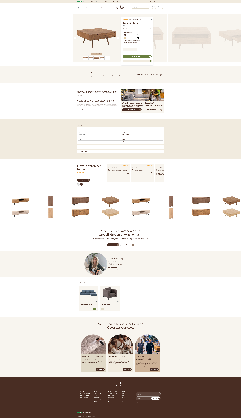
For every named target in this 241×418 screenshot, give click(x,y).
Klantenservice (145, 1)
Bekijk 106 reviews (81, 176)
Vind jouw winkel (136, 60)
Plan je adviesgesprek (158, 1)
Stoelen (123, 391)
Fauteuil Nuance (105, 304)
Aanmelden (155, 398)
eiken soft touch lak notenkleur (129, 49)
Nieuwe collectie (97, 399)
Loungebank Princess (86, 304)
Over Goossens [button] (83, 389)
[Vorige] (75, 38)
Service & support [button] (112, 389)
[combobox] (139, 7)
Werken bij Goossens (84, 395)
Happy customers (111, 395)
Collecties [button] (124, 389)
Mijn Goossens (111, 397)
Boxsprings (124, 403)
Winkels (96, 391)
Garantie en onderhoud (112, 391)
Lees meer (158, 179)
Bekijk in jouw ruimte (97, 53)
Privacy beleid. (154, 402)
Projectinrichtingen (84, 397)
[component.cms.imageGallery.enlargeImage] (118, 16)
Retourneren (110, 399)
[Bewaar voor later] (151, 19)
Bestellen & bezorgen (112, 393)
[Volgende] (118, 38)
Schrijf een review (82, 180)
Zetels (123, 399)
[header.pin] (152, 7)
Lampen (123, 397)
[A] (96, 37)
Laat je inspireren (97, 393)
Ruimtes (96, 395)
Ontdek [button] (95, 389)
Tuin (123, 405)
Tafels (123, 395)
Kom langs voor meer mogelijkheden (130, 42)
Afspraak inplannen (126, 244)
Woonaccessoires (125, 401)
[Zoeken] (149, 7)
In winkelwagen (136, 56)
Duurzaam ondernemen (85, 393)
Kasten (123, 393)
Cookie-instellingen (80, 416)
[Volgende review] (81, 184)
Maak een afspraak (151, 109)
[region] (96, 38)
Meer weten (99, 369)
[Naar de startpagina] (120, 7)
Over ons (82, 391)
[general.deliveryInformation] (131, 52)
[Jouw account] (155, 7)
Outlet (95, 401)
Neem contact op (111, 401)
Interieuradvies (97, 397)
